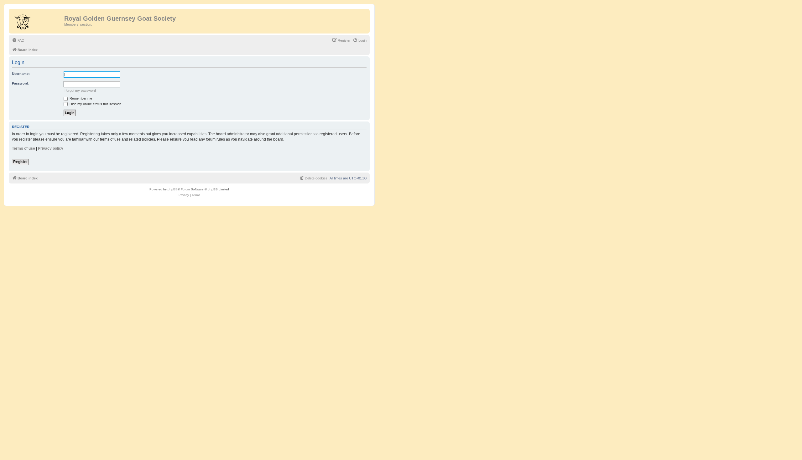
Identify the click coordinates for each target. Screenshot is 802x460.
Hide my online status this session (95, 104)
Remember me (80, 98)
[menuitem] (18, 40)
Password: (20, 83)
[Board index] (37, 20)
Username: (21, 73)
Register (20, 162)
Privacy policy (50, 148)
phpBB (173, 189)
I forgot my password (80, 90)
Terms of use (23, 148)
